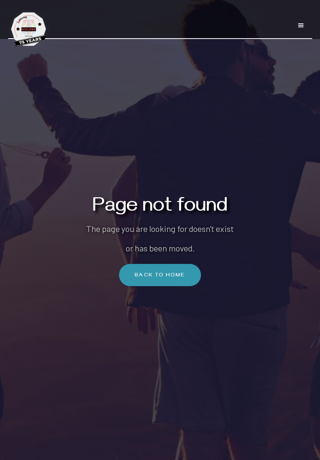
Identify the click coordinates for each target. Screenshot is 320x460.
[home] (28, 25)
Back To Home (160, 275)
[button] (301, 22)
